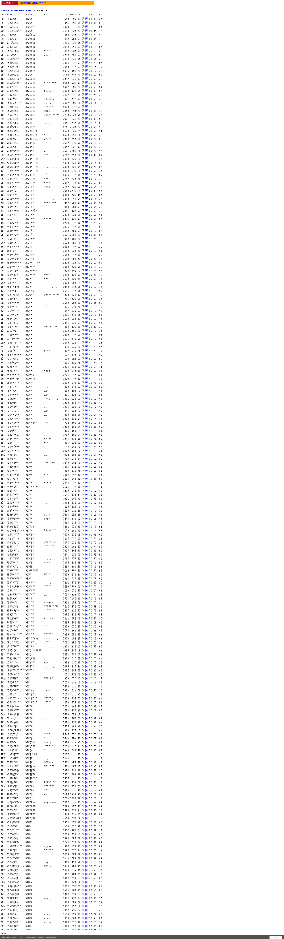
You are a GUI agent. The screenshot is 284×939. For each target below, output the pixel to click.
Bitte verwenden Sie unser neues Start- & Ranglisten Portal (33, 2)
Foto (83, 17)
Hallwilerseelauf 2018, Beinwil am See (16, 10)
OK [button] (275, 937)
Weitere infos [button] (53, 937)
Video (86, 17)
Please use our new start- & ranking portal (29, 3)
